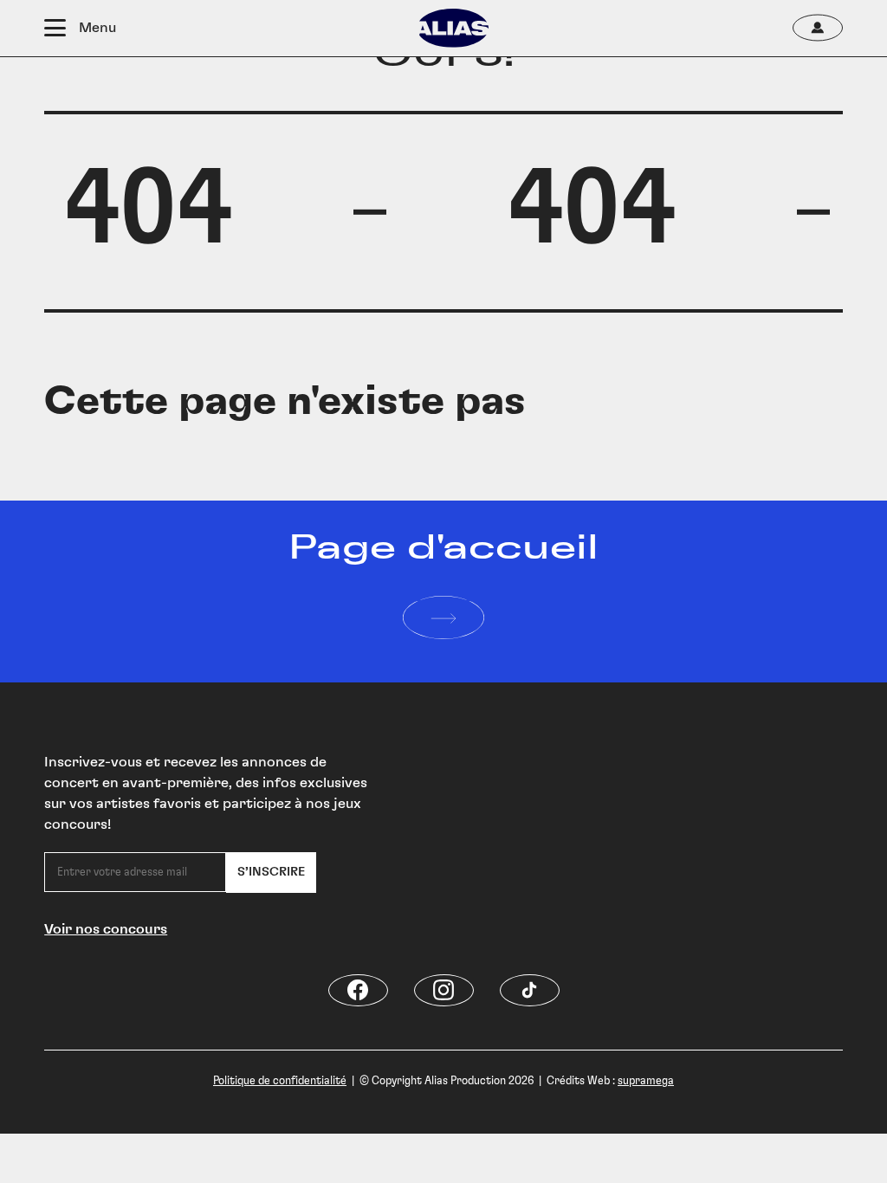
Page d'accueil (443, 548)
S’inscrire (271, 872)
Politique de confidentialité (279, 1081)
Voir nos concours (105, 929)
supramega (646, 1081)
